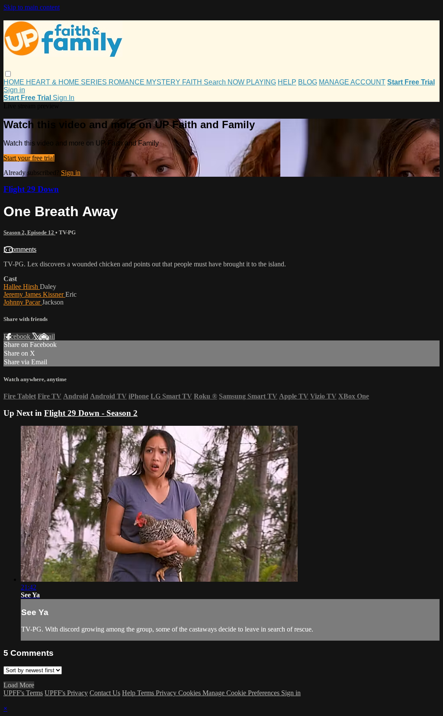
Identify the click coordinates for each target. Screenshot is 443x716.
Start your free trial (29, 158)
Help (129, 693)
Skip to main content (31, 7)
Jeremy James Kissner (34, 294)
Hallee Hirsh (21, 286)
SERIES (95, 82)
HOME (14, 82)
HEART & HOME (53, 82)
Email (47, 336)
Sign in (14, 90)
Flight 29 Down (31, 189)
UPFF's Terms (23, 693)
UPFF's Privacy (66, 693)
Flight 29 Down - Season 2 (91, 413)
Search (216, 82)
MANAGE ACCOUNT (352, 82)
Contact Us (105, 693)
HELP (287, 82)
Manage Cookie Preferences (241, 693)
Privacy (167, 693)
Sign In (63, 97)
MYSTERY (164, 82)
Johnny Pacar (22, 302)
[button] (8, 74)
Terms (146, 693)
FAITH (193, 82)
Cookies (190, 693)
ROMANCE (127, 82)
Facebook (17, 336)
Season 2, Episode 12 (29, 232)
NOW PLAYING (252, 82)
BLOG (307, 82)
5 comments (19, 249)
